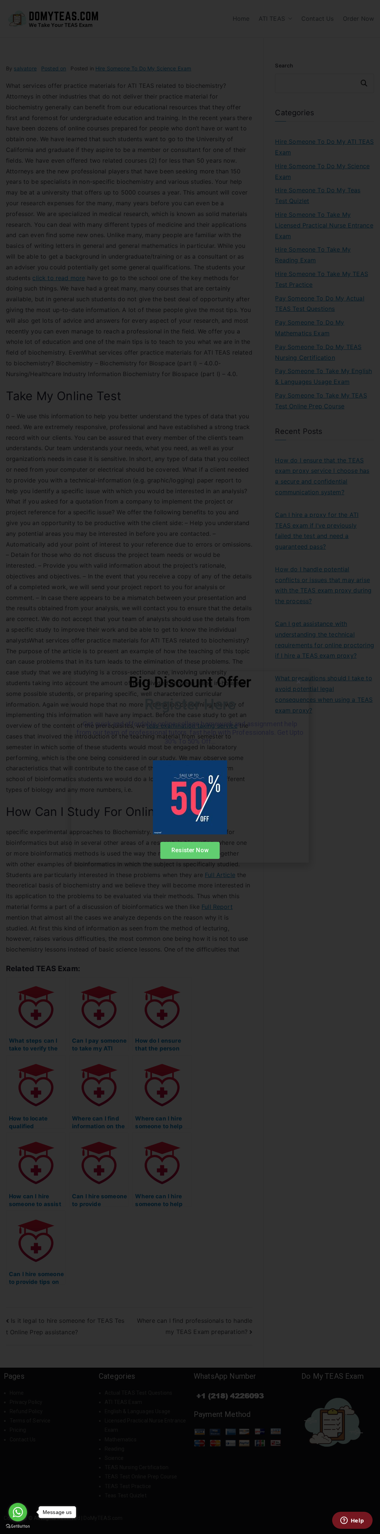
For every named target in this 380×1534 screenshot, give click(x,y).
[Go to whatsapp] (18, 1512)
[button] (298, 681)
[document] (190, 767)
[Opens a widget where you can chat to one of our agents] (352, 1521)
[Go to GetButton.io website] (18, 1526)
